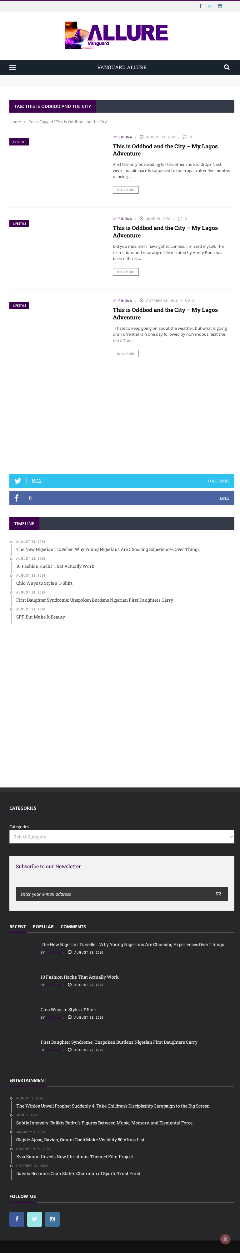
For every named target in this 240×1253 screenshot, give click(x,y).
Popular (43, 927)
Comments (73, 927)
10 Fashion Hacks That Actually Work (45, 84)
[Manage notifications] (225, 1239)
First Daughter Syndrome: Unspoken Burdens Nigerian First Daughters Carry (119, 1042)
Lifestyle (19, 142)
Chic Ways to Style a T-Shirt (69, 1009)
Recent (17, 927)
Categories (19, 826)
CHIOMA (125, 137)
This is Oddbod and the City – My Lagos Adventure (165, 149)
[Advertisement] (122, 418)
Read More (126, 190)
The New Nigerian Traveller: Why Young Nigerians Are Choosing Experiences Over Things (97, 77)
